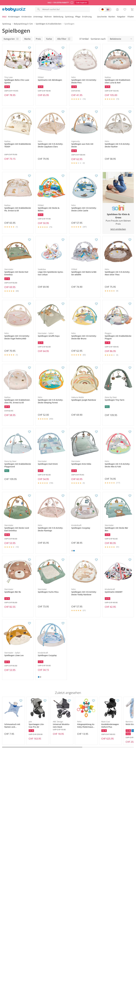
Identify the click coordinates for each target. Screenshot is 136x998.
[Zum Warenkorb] (132, 9)
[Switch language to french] (105, 9)
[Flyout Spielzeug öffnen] (74, 17)
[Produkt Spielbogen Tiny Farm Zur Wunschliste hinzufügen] (130, 368)
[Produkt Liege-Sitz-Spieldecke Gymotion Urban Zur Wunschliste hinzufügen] (63, 240)
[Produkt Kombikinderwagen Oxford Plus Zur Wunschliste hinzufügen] (118, 701)
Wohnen (48, 16)
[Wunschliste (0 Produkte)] (124, 9)
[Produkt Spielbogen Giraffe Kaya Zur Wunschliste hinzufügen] (63, 304)
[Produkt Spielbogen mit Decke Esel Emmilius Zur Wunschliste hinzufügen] (29, 240)
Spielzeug (69, 16)
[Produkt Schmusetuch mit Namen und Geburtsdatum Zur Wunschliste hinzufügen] (21, 701)
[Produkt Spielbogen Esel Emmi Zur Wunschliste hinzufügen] (63, 432)
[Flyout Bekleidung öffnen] (64, 17)
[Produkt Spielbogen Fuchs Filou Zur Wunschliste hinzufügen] (63, 560)
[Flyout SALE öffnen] (7, 17)
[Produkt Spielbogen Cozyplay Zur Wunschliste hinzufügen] (96, 496)
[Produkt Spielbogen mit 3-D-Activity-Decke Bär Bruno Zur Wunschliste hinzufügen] (96, 304)
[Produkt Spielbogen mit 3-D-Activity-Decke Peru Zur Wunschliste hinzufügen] (96, 48)
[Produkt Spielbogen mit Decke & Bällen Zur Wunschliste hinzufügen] (63, 176)
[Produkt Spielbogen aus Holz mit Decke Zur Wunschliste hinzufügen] (96, 112)
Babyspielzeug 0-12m (23, 23)
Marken (111, 16)
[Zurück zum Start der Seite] (133, 979)
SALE (4, 16)
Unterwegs (38, 16)
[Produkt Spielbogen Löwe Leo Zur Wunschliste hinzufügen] (29, 623)
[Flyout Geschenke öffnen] (107, 17)
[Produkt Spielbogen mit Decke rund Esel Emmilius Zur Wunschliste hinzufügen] (29, 496)
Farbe (49, 38)
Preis (38, 38)
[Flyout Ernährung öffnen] (92, 17)
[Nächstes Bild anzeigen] (30, 59)
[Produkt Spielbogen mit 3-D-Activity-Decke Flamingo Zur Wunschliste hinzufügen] (63, 496)
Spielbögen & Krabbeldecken (48, 23)
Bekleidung (58, 16)
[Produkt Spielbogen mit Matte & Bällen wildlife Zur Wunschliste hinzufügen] (96, 240)
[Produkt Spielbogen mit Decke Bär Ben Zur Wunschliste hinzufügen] (130, 496)
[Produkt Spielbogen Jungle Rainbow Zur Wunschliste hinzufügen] (96, 368)
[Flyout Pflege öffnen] (81, 17)
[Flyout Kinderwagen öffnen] (21, 17)
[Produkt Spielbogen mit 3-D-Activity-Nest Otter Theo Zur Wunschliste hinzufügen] (130, 240)
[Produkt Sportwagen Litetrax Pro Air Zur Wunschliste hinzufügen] (45, 701)
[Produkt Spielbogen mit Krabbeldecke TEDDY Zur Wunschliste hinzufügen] (29, 112)
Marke (27, 38)
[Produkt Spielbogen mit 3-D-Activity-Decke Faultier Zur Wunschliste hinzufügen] (130, 112)
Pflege (77, 16)
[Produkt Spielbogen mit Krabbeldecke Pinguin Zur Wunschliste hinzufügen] (130, 304)
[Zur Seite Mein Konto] (117, 9)
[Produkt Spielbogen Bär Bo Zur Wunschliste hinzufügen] (29, 560)
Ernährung (87, 16)
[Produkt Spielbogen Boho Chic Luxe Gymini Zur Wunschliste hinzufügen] (29, 48)
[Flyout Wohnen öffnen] (52, 17)
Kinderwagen (14, 16)
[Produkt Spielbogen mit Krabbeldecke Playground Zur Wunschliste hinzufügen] (29, 432)
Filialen (131, 16)
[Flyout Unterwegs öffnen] (43, 17)
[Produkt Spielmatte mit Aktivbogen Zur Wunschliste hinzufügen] (63, 48)
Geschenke (102, 16)
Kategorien (9, 38)
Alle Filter (61, 38)
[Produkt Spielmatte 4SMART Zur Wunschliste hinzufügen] (130, 560)
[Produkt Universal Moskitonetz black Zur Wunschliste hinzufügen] (69, 701)
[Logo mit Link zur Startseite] (13, 9)
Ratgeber (121, 16)
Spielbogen (69, 23)
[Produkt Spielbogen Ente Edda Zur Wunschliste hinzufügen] (96, 432)
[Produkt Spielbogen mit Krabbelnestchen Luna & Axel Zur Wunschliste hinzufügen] (130, 48)
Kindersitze (27, 16)
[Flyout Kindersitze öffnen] (32, 17)
